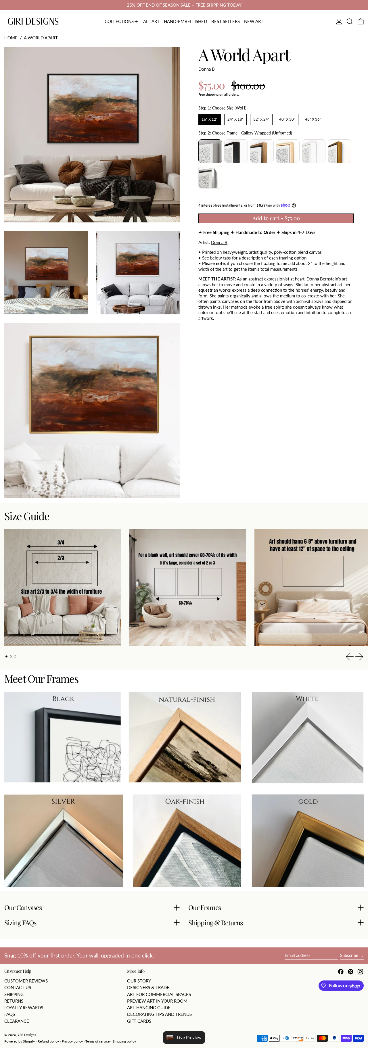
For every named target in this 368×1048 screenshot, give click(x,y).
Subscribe (349, 955)
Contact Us (17, 987)
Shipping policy (124, 1041)
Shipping (14, 994)
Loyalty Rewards (23, 1007)
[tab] (6, 656)
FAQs (9, 1014)
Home (11, 37)
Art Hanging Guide (148, 1007)
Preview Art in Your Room (157, 1000)
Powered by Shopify (19, 1041)
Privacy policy (72, 1041)
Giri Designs (27, 1034)
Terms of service (97, 1041)
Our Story (139, 980)
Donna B (206, 68)
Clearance (16, 1021)
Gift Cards (139, 1021)
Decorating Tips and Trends (159, 1014)
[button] (349, 21)
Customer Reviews (26, 980)
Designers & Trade (148, 987)
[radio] (209, 119)
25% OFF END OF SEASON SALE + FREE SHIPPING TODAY (184, 4)
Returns (13, 1000)
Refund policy (48, 1041)
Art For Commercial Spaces (159, 994)
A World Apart (41, 37)
